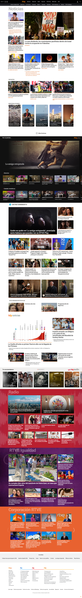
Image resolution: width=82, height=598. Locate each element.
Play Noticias (77, 558)
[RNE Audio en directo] (7, 2)
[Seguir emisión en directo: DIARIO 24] (60, 180)
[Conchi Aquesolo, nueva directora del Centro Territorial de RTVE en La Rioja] (33, 521)
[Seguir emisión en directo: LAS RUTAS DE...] (34, 180)
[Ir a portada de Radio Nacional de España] (38, 568)
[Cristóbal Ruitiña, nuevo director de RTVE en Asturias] (64, 539)
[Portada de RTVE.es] (24, 2)
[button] (1, 155)
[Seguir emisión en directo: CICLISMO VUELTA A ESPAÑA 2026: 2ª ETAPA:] (47, 180)
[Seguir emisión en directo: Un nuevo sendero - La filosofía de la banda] (22, 180)
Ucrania (52, 558)
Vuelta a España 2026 (23, 558)
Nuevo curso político (44, 558)
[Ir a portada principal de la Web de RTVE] (14, 568)
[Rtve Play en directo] (5, 2)
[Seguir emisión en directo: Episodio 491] (47, 196)
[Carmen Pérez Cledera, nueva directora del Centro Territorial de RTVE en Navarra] (48, 521)
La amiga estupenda (59, 558)
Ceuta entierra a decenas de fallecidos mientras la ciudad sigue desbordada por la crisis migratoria (15, 31)
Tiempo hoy (31, 558)
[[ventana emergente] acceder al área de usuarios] (78, 2)
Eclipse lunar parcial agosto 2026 (9, 558)
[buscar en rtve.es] (80, 2)
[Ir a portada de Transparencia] (59, 568)
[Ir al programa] (41, 155)
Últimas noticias (69, 558)
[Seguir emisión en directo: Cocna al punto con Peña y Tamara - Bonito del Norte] (34, 196)
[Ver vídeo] (10, 379)
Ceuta (37, 558)
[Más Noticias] (41, 133)
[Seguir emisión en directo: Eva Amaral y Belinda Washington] (22, 196)
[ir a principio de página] (81, 597)
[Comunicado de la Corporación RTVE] (48, 538)
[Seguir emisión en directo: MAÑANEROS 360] (9, 180)
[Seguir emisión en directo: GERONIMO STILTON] (73, 180)
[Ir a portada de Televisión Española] (26, 568)
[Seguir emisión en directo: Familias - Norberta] (60, 196)
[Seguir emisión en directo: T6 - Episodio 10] (73, 196)
